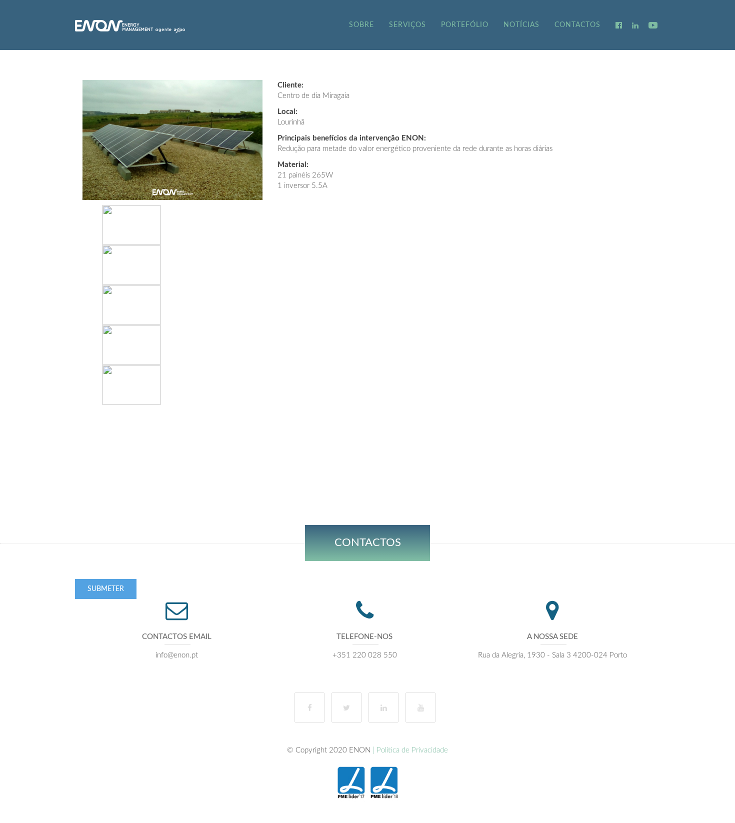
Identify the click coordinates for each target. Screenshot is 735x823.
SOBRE (361, 25)
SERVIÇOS (407, 25)
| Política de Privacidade (409, 750)
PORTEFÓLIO (464, 25)
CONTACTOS (577, 25)
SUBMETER (106, 589)
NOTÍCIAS (522, 25)
